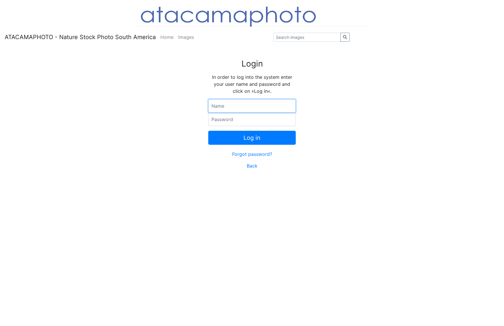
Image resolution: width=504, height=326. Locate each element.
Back (252, 166)
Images (186, 37)
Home (167, 37)
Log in (252, 137)
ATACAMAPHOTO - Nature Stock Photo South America (80, 37)
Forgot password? (252, 154)
